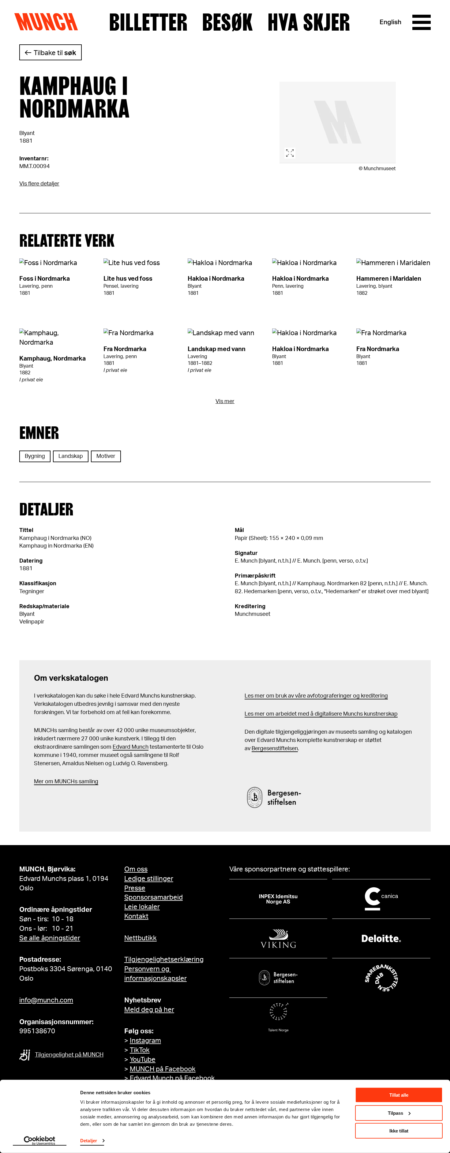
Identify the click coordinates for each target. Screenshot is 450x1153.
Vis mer (225, 401)
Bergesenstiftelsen (275, 748)
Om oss (136, 869)
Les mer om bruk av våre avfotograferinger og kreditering (316, 696)
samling (87, 781)
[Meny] (421, 22)
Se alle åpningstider (49, 938)
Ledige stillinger (148, 878)
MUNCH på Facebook (163, 1069)
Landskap (70, 456)
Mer (39, 781)
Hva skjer (309, 22)
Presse (134, 888)
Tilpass (395, 1112)
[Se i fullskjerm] (337, 122)
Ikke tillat (398, 1130)
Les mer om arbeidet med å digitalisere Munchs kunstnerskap (321, 714)
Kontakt (136, 916)
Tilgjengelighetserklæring (164, 959)
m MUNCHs (62, 781)
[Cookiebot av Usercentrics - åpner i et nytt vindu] (39, 1141)
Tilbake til (55, 53)
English (390, 22)
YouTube (143, 1059)
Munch (49, 22)
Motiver (105, 456)
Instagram (145, 1040)
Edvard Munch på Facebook (172, 1078)
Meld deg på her (149, 1009)
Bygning (35, 456)
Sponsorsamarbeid (153, 897)
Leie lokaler (142, 907)
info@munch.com (46, 1000)
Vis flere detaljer (39, 184)
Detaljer (88, 1140)
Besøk (227, 22)
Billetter (148, 22)
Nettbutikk (140, 938)
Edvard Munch (130, 747)
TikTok (140, 1050)
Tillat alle (398, 1095)
